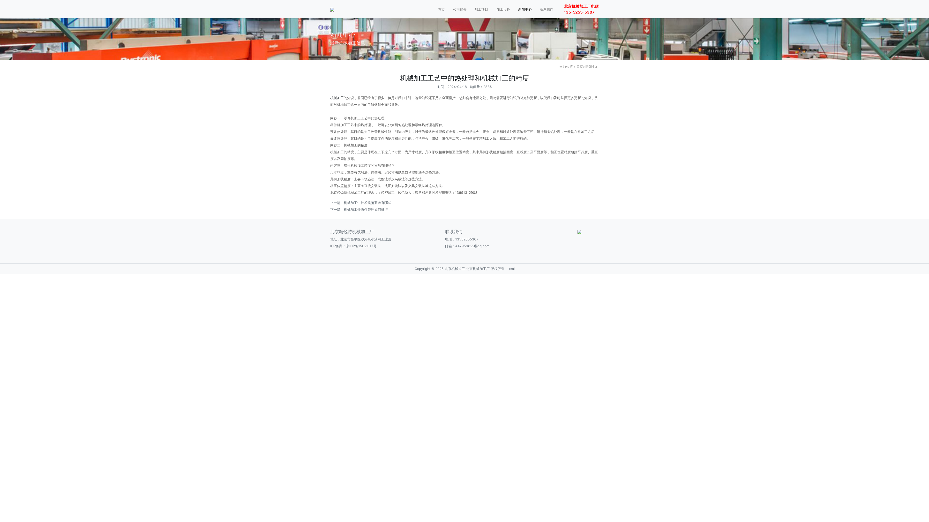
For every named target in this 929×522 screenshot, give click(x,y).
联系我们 (546, 9)
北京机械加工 (455, 269)
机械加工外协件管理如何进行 (366, 209)
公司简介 (460, 9)
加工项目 (481, 9)
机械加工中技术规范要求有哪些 (367, 203)
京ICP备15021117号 (361, 246)
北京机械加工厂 (478, 269)
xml (512, 269)
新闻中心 (525, 9)
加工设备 (503, 9)
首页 (441, 9)
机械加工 (337, 98)
